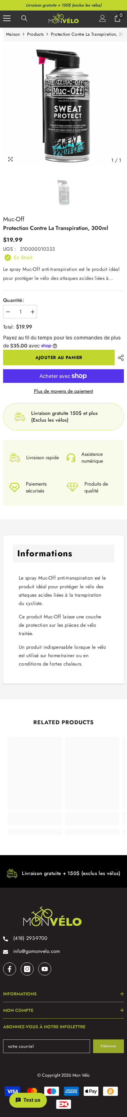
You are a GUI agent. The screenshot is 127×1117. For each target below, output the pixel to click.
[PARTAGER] (119, 357)
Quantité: (13, 300)
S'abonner (108, 1045)
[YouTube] (44, 969)
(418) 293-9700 (30, 938)
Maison (13, 34)
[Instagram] (27, 969)
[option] (63, 105)
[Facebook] (9, 969)
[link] (35, 819)
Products (35, 34)
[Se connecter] (102, 18)
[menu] (6, 18)
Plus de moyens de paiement (63, 391)
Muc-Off (13, 219)
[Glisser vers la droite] (116, 871)
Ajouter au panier (58, 357)
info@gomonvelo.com (36, 951)
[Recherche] (24, 18)
